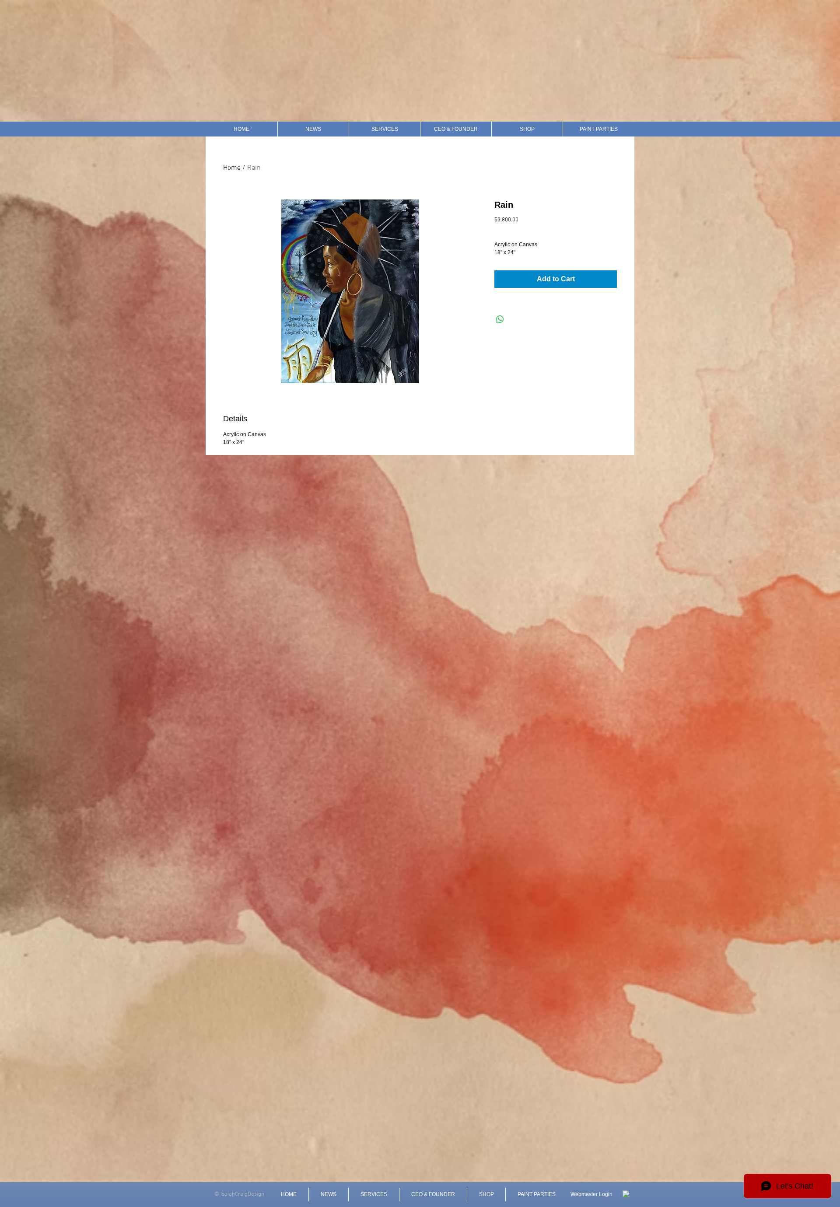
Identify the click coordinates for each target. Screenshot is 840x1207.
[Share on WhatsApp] (500, 319)
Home (232, 168)
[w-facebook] (626, 1194)
